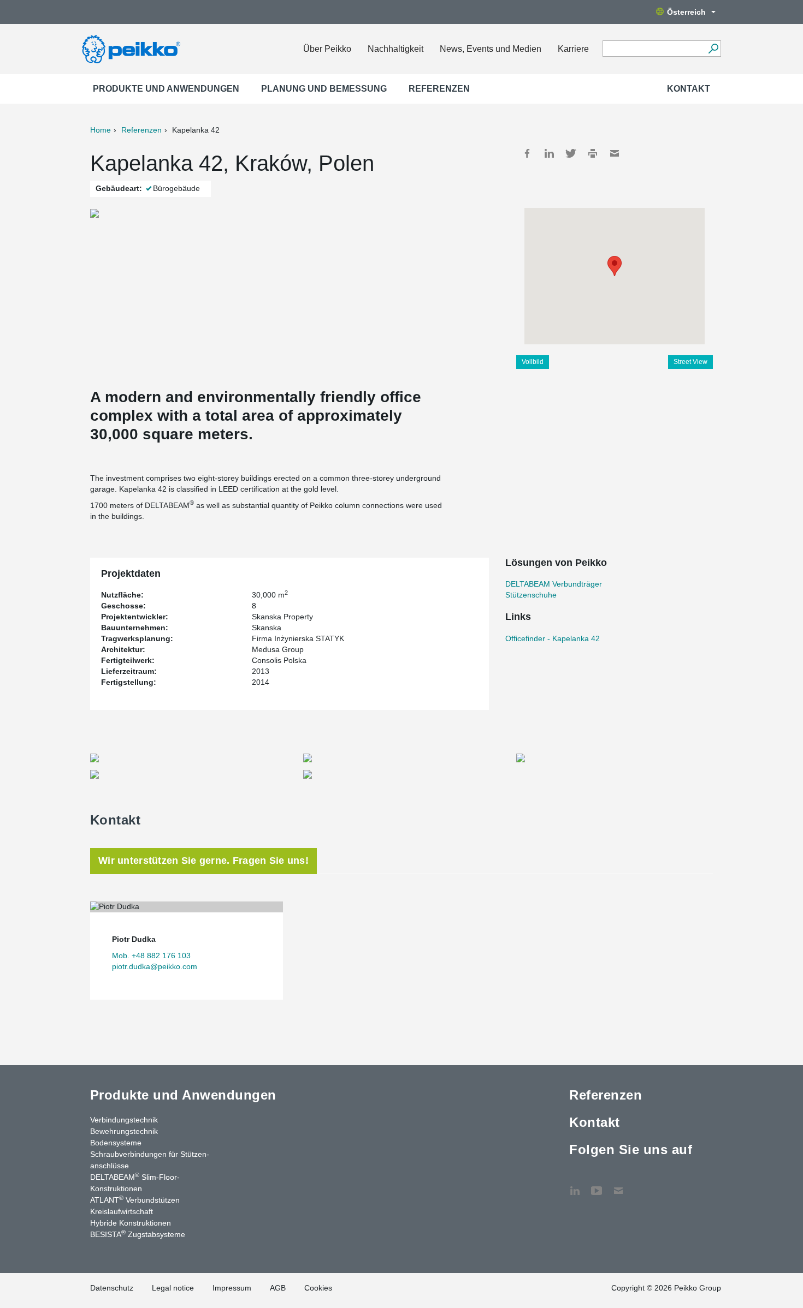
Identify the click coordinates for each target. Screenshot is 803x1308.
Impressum (231, 1287)
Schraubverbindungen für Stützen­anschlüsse (149, 1160)
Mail (614, 153)
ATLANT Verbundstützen (135, 1199)
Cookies (318, 1287)
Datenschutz (111, 1287)
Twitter (570, 153)
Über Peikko (327, 48)
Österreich (686, 12)
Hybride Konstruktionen (130, 1223)
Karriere (573, 48)
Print (592, 153)
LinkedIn (549, 153)
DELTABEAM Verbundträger (553, 584)
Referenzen (439, 88)
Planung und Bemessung (324, 88)
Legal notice (173, 1287)
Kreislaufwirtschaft (121, 1211)
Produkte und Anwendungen (166, 88)
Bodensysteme (115, 1142)
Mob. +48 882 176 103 (151, 955)
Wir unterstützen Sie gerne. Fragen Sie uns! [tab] (203, 860)
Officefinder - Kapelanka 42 (552, 638)
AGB (278, 1287)
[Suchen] (713, 48)
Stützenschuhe (531, 594)
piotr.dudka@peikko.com (154, 966)
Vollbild (533, 362)
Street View (690, 362)
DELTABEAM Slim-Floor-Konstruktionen (135, 1182)
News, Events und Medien (490, 48)
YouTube (596, 1185)
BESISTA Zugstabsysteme (137, 1234)
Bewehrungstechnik (124, 1131)
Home (100, 130)
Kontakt (688, 88)
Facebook (527, 153)
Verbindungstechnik (124, 1119)
